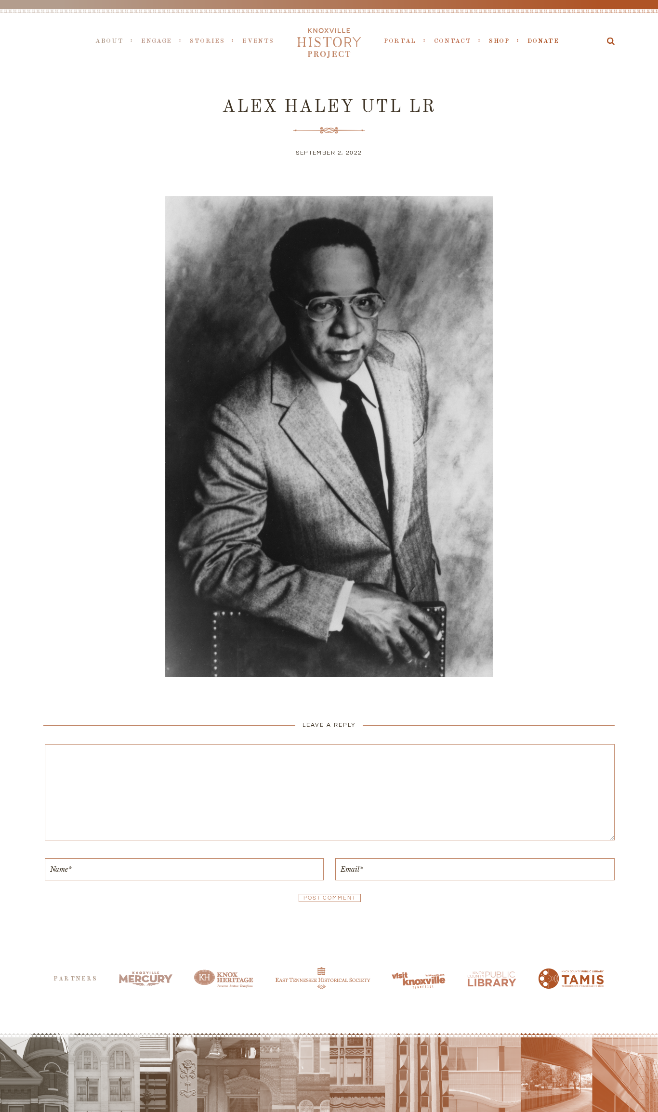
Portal (400, 41)
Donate (543, 41)
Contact (452, 41)
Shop (499, 41)
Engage (156, 41)
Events (258, 41)
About (109, 41)
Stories (207, 41)
